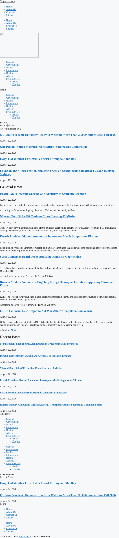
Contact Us (11, 12)
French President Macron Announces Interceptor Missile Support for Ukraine (49, 236)
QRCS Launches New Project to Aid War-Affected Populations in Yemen (46, 311)
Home (9, 6)
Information (12, 70)
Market (9, 67)
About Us (11, 9)
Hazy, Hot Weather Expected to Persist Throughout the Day (38, 158)
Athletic (10, 76)
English (16, 84)
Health (9, 73)
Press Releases (13, 78)
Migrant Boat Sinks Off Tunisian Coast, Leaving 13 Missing (38, 216)
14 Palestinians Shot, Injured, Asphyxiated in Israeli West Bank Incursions (39, 343)
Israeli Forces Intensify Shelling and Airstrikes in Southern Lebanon (43, 193)
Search (3, 125)
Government (12, 64)
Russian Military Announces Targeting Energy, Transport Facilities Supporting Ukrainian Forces (51, 404)
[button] (59, 89)
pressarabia (24, 536)
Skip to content (7, 1)
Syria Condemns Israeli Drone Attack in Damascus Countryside (40, 256)
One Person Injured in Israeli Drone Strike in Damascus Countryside (43, 146)
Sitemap (10, 15)
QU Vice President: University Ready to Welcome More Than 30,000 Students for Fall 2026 (58, 134)
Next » (14, 330)
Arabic (15, 81)
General (10, 62)
